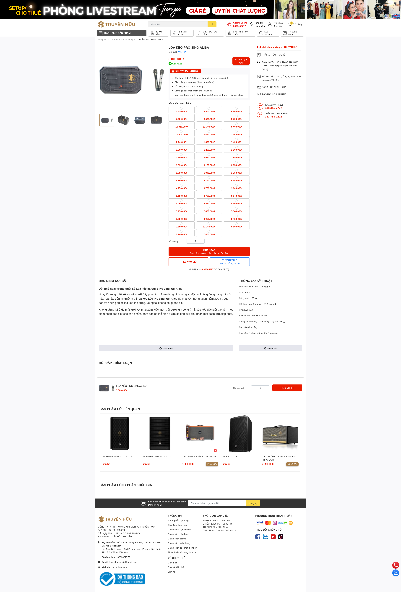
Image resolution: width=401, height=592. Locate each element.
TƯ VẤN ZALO (230, 262)
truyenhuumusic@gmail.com (123, 562)
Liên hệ (171, 571)
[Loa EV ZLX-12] (240, 433)
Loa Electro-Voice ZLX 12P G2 (117, 456)
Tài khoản (279, 23)
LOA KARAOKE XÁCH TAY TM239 (199, 456)
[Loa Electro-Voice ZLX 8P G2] (160, 433)
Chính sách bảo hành (178, 534)
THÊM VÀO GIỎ (188, 261)
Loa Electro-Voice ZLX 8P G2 (156, 456)
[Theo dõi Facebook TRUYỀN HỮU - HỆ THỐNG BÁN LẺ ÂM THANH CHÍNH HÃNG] (257, 536)
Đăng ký (253, 503)
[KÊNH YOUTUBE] (268, 33)
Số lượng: (174, 241)
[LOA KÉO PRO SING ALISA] (131, 78)
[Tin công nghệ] (292, 33)
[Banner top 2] (200, 9)
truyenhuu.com (119, 566)
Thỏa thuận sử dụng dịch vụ (182, 552)
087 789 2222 (273, 116)
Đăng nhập (278, 26)
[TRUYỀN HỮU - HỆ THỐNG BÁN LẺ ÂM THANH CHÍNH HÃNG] (116, 24)
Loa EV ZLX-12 (229, 456)
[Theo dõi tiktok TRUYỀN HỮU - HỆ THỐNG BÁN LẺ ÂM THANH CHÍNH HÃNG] (280, 536)
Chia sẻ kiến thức (176, 567)
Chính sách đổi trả (177, 538)
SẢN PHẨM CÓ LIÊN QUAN (120, 409)
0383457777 (239, 26)
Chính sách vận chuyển (179, 529)
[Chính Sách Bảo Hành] (209, 33)
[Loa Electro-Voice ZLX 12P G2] (120, 433)
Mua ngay (212, 464)
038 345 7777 (273, 107)
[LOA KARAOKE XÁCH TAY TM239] (200, 433)
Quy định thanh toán (178, 525)
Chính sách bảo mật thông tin (182, 547)
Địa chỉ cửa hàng (261, 24)
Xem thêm (167, 348)
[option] (131, 78)
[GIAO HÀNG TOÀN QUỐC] (240, 33)
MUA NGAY (209, 251)
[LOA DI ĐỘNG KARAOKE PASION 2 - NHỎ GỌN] (280, 433)
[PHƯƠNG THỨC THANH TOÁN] (274, 522)
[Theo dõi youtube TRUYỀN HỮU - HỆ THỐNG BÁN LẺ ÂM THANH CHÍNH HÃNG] (273, 536)
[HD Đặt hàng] (158, 33)
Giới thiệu (172, 562)
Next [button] (161, 78)
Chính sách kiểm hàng (179, 543)
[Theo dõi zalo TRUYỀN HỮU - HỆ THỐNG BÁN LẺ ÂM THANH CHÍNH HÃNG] (265, 536)
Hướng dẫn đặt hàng (178, 520)
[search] (212, 24)
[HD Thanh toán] (182, 33)
